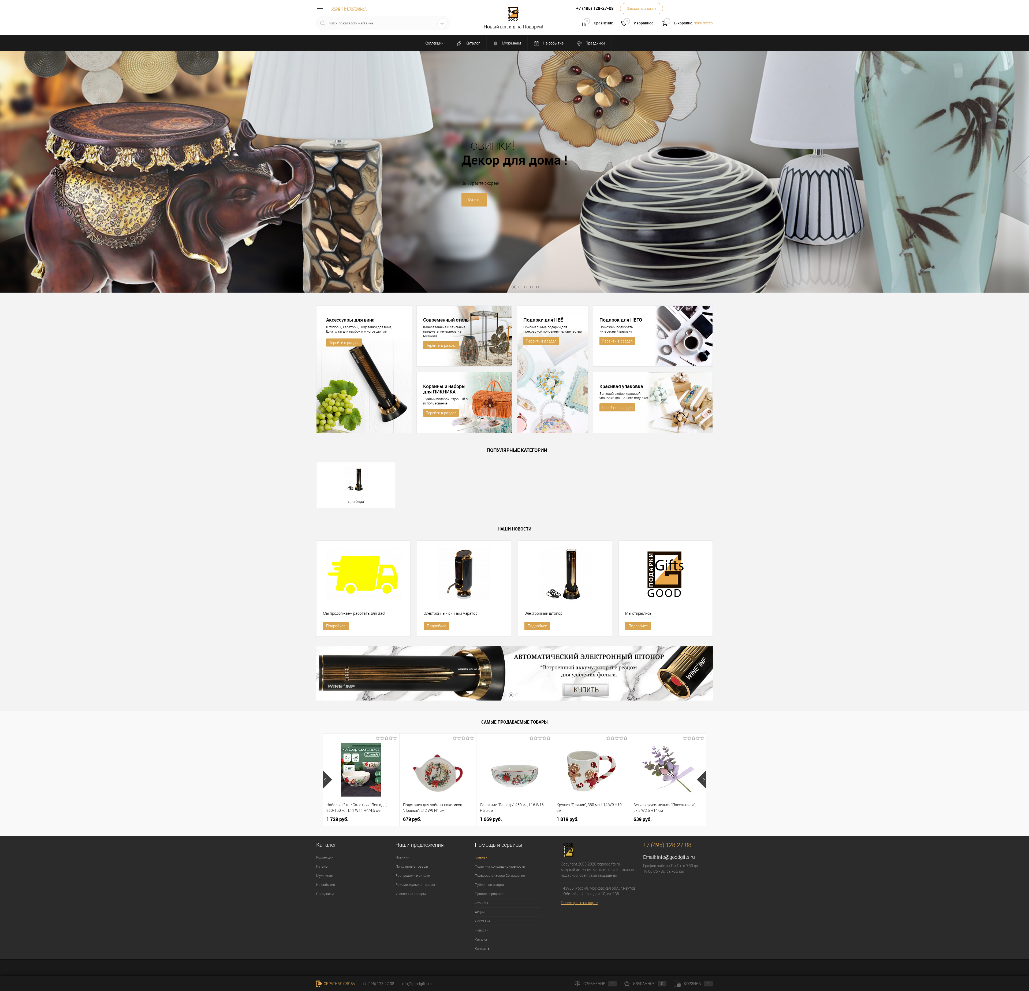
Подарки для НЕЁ (543, 319)
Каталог (472, 43)
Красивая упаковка (621, 386)
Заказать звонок (641, 8)
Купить (577, 200)
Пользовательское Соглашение (500, 876)
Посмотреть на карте (579, 903)
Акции (479, 912)
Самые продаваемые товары (514, 722)
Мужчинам (511, 43)
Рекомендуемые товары (415, 885)
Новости (481, 930)
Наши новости (514, 529)
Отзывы (481, 903)
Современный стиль (446, 319)
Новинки (402, 857)
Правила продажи (489, 894)
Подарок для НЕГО (620, 319)
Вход (335, 8)
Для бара (356, 501)
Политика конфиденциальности (500, 866)
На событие (553, 43)
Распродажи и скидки (413, 876)
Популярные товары (412, 866)
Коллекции (433, 43)
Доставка (482, 921)
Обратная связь (339, 984)
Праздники (595, 43)
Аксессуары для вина (350, 319)
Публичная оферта (489, 885)
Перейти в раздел (344, 343)
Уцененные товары (411, 894)
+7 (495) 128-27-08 (378, 984)
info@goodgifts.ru (676, 857)
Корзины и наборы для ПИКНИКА (444, 389)
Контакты (482, 948)
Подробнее (335, 626)
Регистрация (355, 8)
